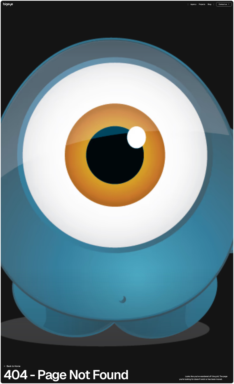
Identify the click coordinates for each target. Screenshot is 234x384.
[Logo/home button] (8, 4)
